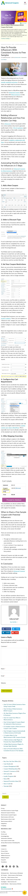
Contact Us (3, 849)
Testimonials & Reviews (6, 838)
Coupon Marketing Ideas (21, 44)
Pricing (2, 808)
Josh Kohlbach (4, 59)
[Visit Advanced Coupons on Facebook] (2, 866)
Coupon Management (10, 766)
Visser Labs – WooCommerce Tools (9, 877)
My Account (4, 834)
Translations (4, 862)
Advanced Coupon (14, 92)
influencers (7, 124)
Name (3, 668)
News (5, 779)
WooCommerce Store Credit (8, 819)
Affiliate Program (5, 857)
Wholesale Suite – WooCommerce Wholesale (12, 873)
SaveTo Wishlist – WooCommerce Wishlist (11, 883)
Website (3, 683)
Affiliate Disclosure (5, 855)
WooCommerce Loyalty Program (9, 814)
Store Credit (7, 783)
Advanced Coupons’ (19, 571)
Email (3, 676)
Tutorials (6, 786)
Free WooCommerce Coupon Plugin (9, 810)
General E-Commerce (10, 771)
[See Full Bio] (17, 622)
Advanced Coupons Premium (8, 812)
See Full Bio (13, 622)
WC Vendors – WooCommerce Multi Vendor (11, 875)
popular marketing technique (9, 82)
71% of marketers (18, 128)
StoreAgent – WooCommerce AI (8, 881)
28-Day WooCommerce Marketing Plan (10, 842)
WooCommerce (15, 94)
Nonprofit (3, 859)
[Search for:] (10, 793)
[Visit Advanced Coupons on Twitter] (6, 866)
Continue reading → (6, 38)
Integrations (4, 823)
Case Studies (7, 764)
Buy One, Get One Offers (11, 761)
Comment (4, 646)
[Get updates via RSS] (17, 866)
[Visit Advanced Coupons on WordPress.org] (10, 866)
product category (6, 318)
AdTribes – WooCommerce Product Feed (10, 879)
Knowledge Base (5, 836)
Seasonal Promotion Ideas (11, 781)
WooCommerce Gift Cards (7, 817)
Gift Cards (6, 774)
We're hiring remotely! (6, 888)
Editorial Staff (17, 57)
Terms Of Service (5, 853)
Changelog (3, 825)
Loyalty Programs (8, 776)
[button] (6, 628)
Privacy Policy (4, 851)
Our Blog (3, 832)
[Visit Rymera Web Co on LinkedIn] (13, 866)
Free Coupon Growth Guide (7, 840)
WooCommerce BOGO (6, 821)
